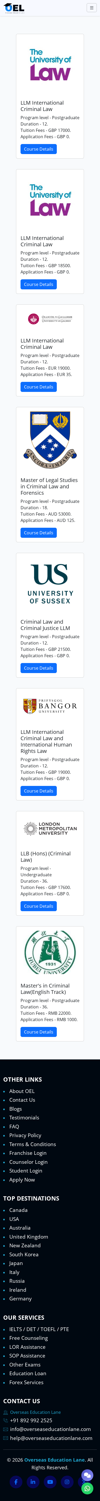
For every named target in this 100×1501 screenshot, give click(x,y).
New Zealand (25, 1245)
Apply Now (22, 1179)
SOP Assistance (27, 1355)
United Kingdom (28, 1236)
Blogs (15, 1108)
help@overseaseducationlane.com (51, 1438)
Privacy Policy (25, 1135)
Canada (18, 1210)
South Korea (24, 1254)
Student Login (25, 1170)
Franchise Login (28, 1153)
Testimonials (24, 1117)
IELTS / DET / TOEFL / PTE (39, 1329)
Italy (14, 1272)
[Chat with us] (87, 1475)
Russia (17, 1280)
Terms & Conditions (32, 1144)
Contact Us (22, 1099)
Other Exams (25, 1364)
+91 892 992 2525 (31, 1420)
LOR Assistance (27, 1347)
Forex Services (26, 1382)
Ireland (17, 1289)
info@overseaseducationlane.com (50, 1429)
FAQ (14, 1126)
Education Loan (27, 1373)
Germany (20, 1298)
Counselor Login (28, 1162)
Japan (16, 1263)
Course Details (38, 149)
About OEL (22, 1091)
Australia (20, 1227)
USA (14, 1219)
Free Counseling (28, 1338)
